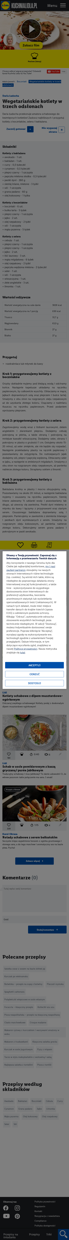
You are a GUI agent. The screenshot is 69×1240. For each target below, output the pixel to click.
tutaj (22, 652)
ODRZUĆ (35, 674)
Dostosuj (34, 683)
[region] (34, 620)
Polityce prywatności (25, 648)
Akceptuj (34, 665)
